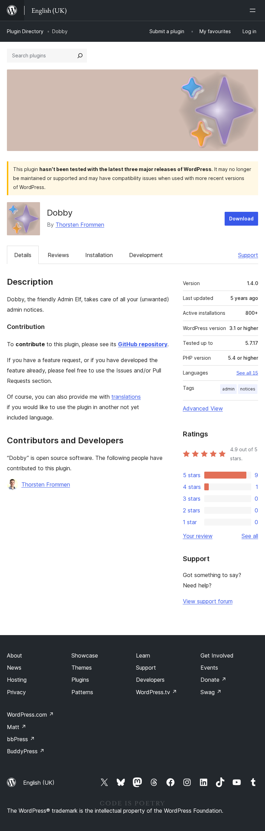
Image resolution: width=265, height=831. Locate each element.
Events (209, 667)
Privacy (16, 692)
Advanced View (203, 408)
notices (247, 388)
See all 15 (247, 373)
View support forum (208, 601)
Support (248, 255)
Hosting (17, 679)
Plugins (80, 679)
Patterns (82, 692)
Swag (211, 692)
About (14, 655)
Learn (143, 655)
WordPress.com (30, 714)
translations (126, 396)
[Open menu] (254, 10)
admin (228, 388)
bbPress (21, 739)
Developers (150, 679)
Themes (81, 667)
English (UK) (39, 782)
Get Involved (217, 655)
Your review (198, 535)
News (14, 667)
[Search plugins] (80, 56)
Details (22, 255)
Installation (99, 255)
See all (250, 535)
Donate (213, 679)
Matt (16, 727)
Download (241, 218)
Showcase (84, 655)
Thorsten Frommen (80, 224)
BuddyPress (26, 751)
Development (146, 255)
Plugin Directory (25, 31)
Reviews (58, 255)
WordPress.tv (156, 692)
